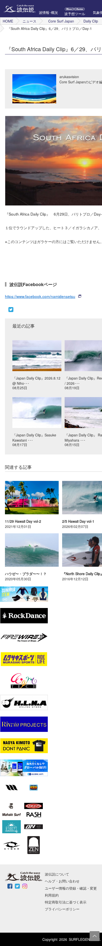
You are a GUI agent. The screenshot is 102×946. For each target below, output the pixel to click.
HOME (8, 21)
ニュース (29, 21)
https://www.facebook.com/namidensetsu (40, 296)
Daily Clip (90, 21)
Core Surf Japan (61, 21)
